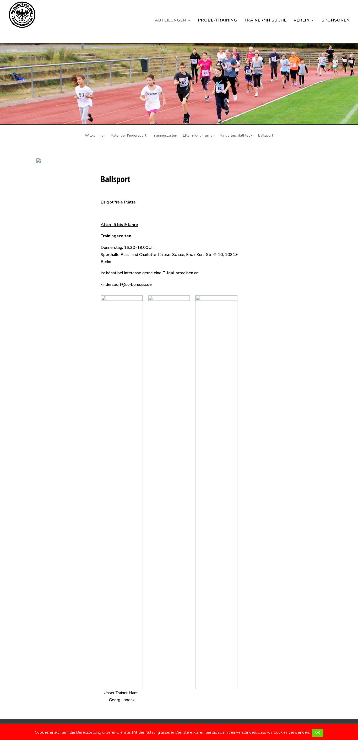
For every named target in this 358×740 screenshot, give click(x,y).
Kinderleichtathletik (236, 136)
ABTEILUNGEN (170, 20)
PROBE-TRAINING (217, 20)
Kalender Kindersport (128, 136)
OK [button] (317, 732)
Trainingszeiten (164, 136)
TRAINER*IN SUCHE (265, 20)
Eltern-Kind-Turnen (199, 136)
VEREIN (302, 20)
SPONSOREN (336, 20)
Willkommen (95, 136)
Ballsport (265, 136)
